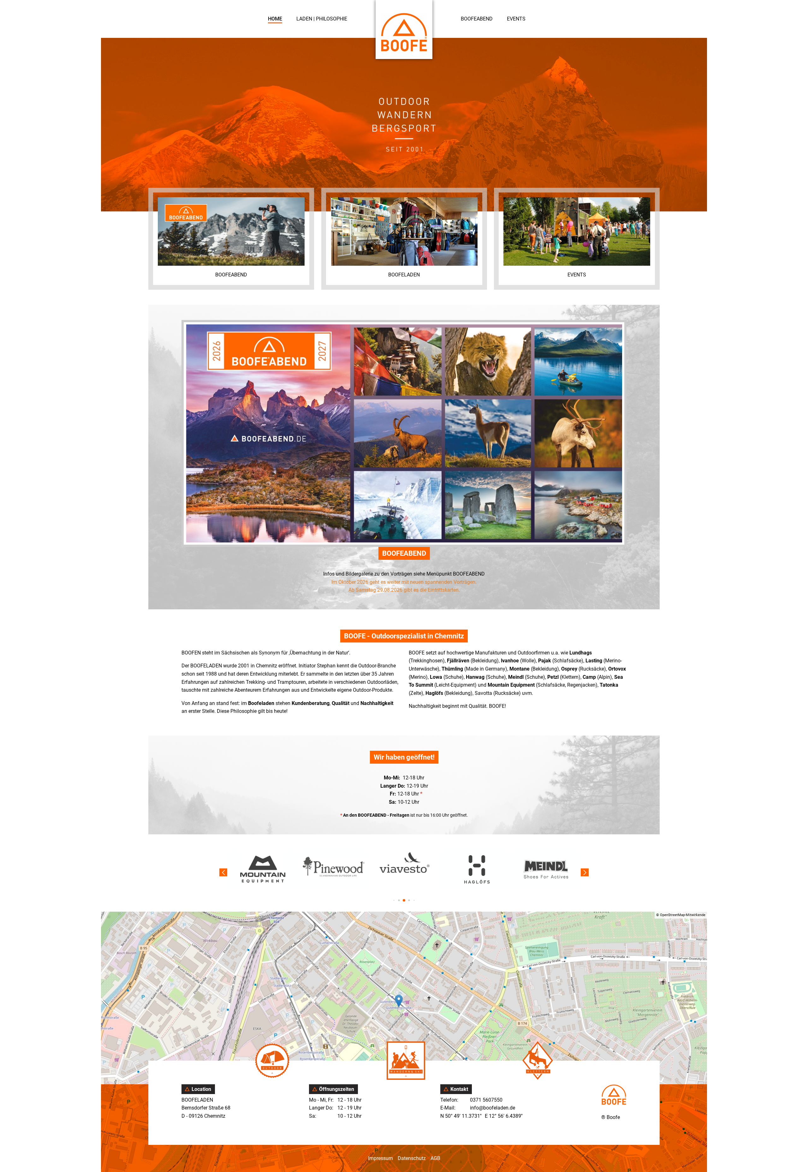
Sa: (313, 1116)
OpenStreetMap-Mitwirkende (682, 915)
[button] (394, 900)
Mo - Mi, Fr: (322, 1100)
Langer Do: (322, 1108)
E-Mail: (447, 1108)
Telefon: (449, 1100)
